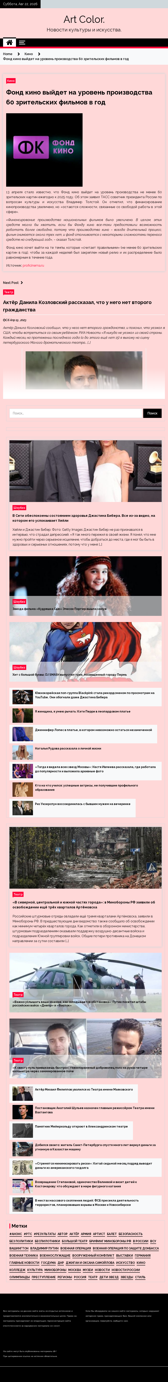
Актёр (74, 1234)
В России (140, 1241)
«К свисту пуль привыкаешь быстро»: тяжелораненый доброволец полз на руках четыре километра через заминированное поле (80, 1069)
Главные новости (24, 1262)
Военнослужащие (55, 1255)
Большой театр (74, 1241)
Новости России (126, 1270)
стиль (140, 1277)
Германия (143, 1255)
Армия (86, 1234)
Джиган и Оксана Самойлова (90, 1262)
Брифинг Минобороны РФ (110, 1241)
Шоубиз (19, 507)
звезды (126, 1277)
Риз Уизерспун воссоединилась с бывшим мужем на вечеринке (83, 804)
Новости (102, 1270)
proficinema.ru (33, 265)
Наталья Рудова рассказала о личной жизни (68, 748)
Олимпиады (19, 1277)
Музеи (88, 1270)
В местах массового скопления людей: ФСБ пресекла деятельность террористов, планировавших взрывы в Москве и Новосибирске (87, 1202)
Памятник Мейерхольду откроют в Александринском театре (81, 1126)
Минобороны (55, 1270)
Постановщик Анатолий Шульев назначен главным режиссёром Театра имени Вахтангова (94, 1110)
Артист (99, 1234)
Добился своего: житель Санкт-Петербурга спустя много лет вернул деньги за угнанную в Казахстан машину (95, 1147)
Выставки (124, 1255)
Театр (8, 292)
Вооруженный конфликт (93, 1255)
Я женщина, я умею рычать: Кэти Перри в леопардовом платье (83, 711)
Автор (63, 1234)
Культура (35, 1270)
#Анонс (15, 1234)
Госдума (48, 1262)
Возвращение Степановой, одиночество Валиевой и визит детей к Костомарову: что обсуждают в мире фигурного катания (86, 1184)
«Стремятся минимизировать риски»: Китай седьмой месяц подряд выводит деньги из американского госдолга (93, 1165)
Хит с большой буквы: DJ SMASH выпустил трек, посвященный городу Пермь (69, 674)
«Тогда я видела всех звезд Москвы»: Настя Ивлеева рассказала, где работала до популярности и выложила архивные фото (95, 769)
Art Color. (84, 19)
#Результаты (45, 1234)
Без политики (21, 1241)
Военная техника (23, 1255)
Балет (112, 1234)
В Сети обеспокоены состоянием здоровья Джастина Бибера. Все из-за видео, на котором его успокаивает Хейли (83, 518)
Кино (11, 80)
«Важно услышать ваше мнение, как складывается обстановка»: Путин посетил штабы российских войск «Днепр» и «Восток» (79, 1003)
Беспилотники (47, 1241)
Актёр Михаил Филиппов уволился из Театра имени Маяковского (84, 1089)
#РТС (28, 1234)
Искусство (125, 1262)
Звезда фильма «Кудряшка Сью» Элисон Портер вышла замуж (59, 609)
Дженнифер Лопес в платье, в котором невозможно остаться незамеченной (93, 730)
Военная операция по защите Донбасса (126, 1248)
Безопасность (131, 1234)
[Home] (9, 42)
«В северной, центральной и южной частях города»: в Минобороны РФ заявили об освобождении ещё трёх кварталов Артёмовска (83, 904)
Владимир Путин (44, 1248)
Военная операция (75, 1248)
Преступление (44, 1277)
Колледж (17, 1270)
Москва (74, 1270)
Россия (80, 1277)
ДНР (61, 1262)
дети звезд (109, 1277)
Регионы (65, 1277)
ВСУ (153, 1241)
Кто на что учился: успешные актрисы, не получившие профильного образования (86, 787)
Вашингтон (18, 1248)
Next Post (11, 283)
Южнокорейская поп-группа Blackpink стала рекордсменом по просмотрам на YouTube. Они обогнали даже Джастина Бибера (94, 695)
